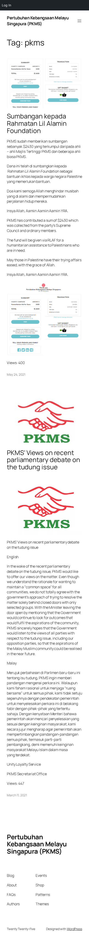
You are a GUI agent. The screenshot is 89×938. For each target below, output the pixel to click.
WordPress (74, 929)
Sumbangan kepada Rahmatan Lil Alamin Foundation (37, 123)
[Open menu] (79, 21)
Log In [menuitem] (6, 5)
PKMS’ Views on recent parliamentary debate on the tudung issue (43, 460)
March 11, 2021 (17, 795)
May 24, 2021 (16, 374)
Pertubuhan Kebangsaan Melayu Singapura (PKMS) (37, 20)
